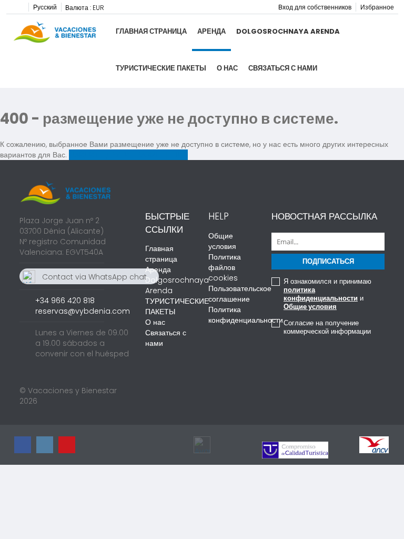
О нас (227, 68)
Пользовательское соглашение (239, 293)
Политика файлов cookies (224, 267)
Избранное (377, 7)
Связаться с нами (282, 68)
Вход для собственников (314, 7)
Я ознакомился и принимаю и (327, 294)
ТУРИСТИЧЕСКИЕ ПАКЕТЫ (161, 68)
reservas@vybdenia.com (82, 311)
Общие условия (222, 241)
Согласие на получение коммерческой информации (327, 327)
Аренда (211, 31)
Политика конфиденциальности (245, 314)
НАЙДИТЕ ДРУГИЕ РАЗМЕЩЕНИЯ (128, 154)
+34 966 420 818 (65, 300)
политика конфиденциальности (321, 294)
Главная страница (151, 31)
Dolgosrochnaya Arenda (288, 31)
